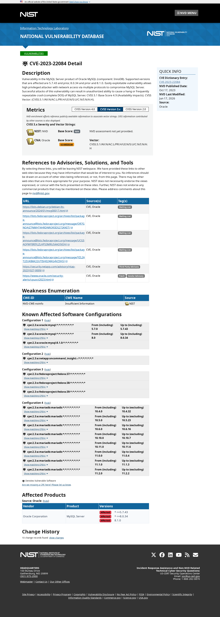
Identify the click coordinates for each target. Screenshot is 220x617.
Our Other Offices (60, 581)
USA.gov (143, 597)
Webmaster (26, 581)
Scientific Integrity (182, 594)
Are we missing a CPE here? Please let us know (46, 484)
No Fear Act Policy (126, 594)
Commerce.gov (112, 597)
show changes (56, 537)
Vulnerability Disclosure (101, 594)
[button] (186, 13)
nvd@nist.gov (40, 193)
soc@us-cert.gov (191, 576)
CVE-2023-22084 (169, 82)
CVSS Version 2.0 (136, 109)
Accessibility (43, 594)
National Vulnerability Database (62, 36)
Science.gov (129, 597)
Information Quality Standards (85, 597)
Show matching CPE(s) (35, 329)
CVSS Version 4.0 (85, 109)
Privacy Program (62, 594)
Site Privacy (28, 594)
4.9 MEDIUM (67, 144)
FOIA (141, 594)
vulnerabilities (34, 53)
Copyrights (80, 594)
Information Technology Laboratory (44, 28)
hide (47, 320)
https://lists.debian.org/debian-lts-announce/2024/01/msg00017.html (44, 208)
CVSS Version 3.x (110, 109)
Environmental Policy (158, 594)
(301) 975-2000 (29, 576)
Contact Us (41, 581)
